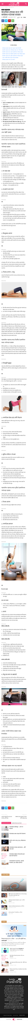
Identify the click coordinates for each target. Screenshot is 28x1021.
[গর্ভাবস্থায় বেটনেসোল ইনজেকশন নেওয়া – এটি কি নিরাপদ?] (4, 901)
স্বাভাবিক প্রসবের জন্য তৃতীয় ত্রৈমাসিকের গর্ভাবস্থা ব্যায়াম (12, 55)
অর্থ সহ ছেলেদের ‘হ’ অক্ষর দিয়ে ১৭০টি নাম (15, 912)
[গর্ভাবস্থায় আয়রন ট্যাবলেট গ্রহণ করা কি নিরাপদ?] (5, 856)
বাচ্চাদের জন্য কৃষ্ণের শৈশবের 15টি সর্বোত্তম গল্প (21, 817)
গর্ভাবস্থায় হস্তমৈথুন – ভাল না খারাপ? (16, 828)
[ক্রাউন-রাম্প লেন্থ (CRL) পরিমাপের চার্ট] (5, 842)
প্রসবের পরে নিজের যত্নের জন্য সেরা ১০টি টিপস (16, 906)
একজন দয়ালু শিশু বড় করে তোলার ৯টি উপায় (6, 817)
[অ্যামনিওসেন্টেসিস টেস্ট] (14, 884)
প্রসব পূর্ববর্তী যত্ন (11, 7)
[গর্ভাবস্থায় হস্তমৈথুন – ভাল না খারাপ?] (5, 828)
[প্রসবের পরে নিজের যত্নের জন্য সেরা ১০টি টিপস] (4, 907)
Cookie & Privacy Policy (7, 1015)
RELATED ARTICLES (6, 823)
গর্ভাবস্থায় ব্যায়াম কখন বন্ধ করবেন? (8, 59)
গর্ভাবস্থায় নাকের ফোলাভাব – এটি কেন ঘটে (17, 848)
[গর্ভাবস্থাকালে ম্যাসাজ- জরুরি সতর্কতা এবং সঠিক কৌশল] (5, 862)
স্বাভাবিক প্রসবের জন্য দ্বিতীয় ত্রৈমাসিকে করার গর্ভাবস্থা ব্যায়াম (13, 53)
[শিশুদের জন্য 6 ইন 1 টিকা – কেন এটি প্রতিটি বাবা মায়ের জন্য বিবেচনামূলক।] (14, 931)
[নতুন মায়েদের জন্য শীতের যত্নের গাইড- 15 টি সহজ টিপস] (5, 964)
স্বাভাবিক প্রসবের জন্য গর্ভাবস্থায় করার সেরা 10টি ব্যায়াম (12, 50)
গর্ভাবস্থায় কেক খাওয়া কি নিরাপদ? (17, 834)
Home (2, 7)
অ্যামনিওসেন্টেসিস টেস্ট (7, 888)
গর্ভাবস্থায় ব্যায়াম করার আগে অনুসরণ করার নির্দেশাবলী (11, 48)
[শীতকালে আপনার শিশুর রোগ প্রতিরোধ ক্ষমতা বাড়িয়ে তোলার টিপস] (5, 970)
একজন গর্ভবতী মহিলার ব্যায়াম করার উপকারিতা (10, 57)
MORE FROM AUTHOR (16, 823)
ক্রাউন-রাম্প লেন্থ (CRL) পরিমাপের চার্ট (17, 841)
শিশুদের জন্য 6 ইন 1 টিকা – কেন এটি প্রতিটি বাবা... (14, 939)
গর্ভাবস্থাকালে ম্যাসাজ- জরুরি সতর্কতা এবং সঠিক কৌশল (16, 862)
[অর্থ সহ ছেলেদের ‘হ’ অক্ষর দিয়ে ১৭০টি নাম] (4, 913)
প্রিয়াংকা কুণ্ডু (4, 890)
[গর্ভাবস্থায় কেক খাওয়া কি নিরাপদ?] (5, 835)
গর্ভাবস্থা (6, 7)
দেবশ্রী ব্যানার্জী (5, 17)
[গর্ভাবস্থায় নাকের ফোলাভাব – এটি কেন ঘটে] (5, 848)
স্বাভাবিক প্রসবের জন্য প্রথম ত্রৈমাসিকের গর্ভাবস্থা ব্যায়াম (12, 52)
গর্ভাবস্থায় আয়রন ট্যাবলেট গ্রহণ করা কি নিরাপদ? (17, 855)
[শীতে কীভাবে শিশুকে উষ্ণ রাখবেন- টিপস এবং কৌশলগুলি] (5, 958)
